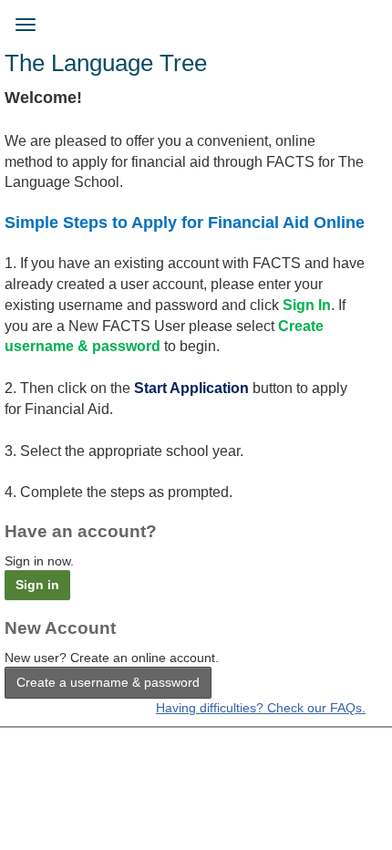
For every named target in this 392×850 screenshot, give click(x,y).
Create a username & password (108, 682)
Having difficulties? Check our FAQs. (261, 707)
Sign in (37, 584)
